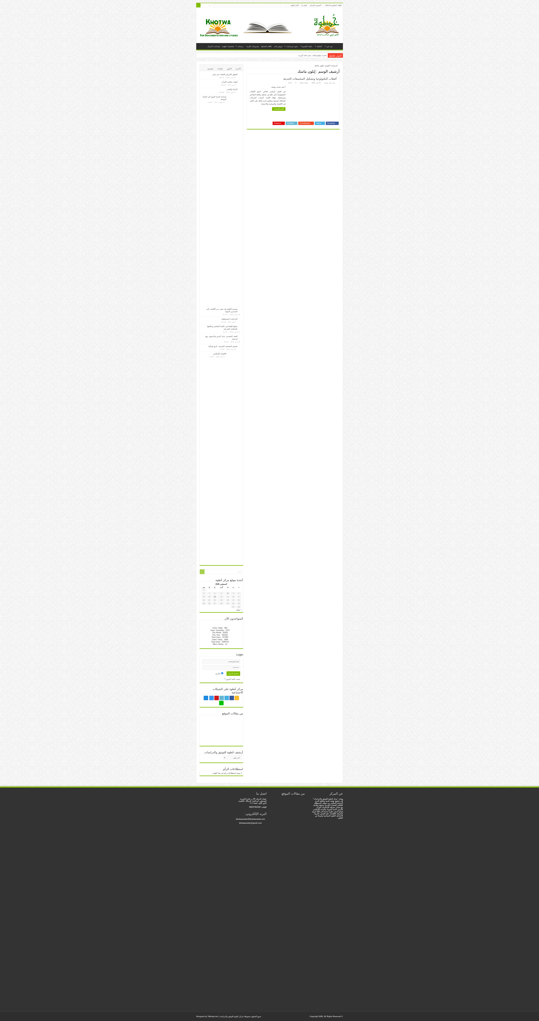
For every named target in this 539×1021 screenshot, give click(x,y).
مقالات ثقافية (304, 83)
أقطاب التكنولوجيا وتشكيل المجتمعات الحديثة (310, 78)
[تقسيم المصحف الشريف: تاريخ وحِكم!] (240, 346)
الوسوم (210, 69)
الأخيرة (238, 69)
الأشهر (229, 69)
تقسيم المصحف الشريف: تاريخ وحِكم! (222, 346)
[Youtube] (224, 5)
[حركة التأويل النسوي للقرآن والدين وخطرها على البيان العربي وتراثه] (221, 720)
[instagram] (221, 5)
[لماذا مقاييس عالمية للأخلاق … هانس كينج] (235, 739)
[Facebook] (232, 5)
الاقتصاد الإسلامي (219, 354)
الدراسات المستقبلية (229, 319)
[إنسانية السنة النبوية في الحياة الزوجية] (235, 201)
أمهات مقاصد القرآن (229, 82)
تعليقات (220, 69)
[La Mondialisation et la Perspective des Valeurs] (279, 802)
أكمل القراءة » (279, 109)
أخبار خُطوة (295, 5)
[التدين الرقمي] (207, 730)
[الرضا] (207, 739)
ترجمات (240, 46)
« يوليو (239, 610)
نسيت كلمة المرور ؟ (232, 679)
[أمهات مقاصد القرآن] (240, 82)
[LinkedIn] (226, 5)
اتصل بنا (304, 5)
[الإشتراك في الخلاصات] (247, 71)
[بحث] (198, 5)
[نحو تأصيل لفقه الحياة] (235, 730)
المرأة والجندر (232, 89)
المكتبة (319, 46)
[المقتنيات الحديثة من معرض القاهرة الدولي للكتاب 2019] (289, 903)
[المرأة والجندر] (240, 89)
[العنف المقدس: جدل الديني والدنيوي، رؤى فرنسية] (240, 336)
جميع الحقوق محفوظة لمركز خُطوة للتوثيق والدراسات (240, 1016)
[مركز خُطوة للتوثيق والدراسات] (327, 24)
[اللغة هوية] (303, 799)
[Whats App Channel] (215, 5)
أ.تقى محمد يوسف (278, 87)
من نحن (329, 46)
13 (215, 597)
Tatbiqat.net (213, 1016)
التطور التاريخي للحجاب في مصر (224, 74)
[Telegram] (218, 5)
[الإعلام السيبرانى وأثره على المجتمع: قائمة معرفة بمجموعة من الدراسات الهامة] (221, 736)
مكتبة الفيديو (307, 46)
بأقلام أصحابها (266, 46)
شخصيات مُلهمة (228, 46)
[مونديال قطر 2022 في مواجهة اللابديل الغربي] (299, 799)
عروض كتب (278, 46)
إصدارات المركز (214, 46)
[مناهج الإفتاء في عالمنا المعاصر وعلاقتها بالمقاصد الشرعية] (240, 326)
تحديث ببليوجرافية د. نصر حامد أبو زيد (312, 55)
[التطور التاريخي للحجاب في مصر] (240, 74)
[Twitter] (229, 5)
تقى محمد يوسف (329, 83)
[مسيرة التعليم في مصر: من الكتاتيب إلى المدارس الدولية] (240, 309)
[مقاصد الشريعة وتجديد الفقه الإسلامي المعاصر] (279, 804)
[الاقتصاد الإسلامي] (235, 457)
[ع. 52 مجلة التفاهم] (221, 730)
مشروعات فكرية (252, 46)
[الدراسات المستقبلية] (240, 319)
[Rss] (234, 5)
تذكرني (218, 673)
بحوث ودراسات (292, 46)
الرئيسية (338, 46)
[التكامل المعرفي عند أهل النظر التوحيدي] (279, 799)
